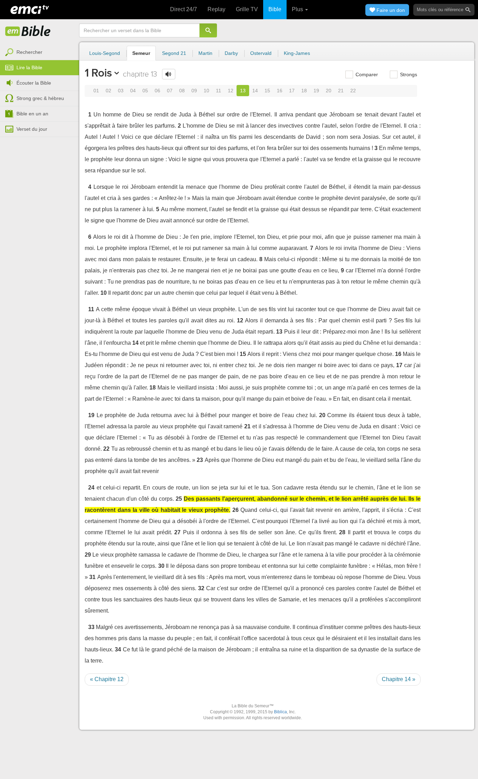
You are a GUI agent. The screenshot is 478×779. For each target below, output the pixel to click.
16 (279, 90)
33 (91, 627)
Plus (298, 9)
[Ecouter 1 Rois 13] (168, 74)
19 (316, 90)
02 (108, 90)
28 (342, 532)
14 (255, 90)
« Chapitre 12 (107, 679)
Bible (274, 9)
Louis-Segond (104, 53)
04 (133, 90)
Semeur (141, 53)
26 (235, 510)
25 (179, 499)
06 (157, 90)
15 (267, 90)
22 (353, 90)
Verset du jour (31, 129)
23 (200, 460)
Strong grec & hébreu (40, 98)
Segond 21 (174, 53)
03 (121, 90)
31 (92, 577)
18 (304, 90)
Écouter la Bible (33, 83)
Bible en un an (32, 113)
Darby (231, 53)
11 (218, 90)
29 (88, 555)
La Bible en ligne (28, 31)
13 (243, 90)
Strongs (408, 74)
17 (292, 90)
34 (118, 649)
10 (206, 90)
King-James (297, 53)
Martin (205, 53)
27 (177, 532)
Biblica (280, 711)
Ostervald (261, 53)
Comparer (366, 74)
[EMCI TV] (29, 8)
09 (194, 90)
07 (170, 90)
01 (96, 90)
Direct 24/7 (183, 9)
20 (328, 90)
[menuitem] (39, 52)
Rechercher (29, 52)
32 (201, 588)
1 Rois (98, 72)
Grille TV (247, 9)
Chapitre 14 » (398, 679)
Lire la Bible (29, 67)
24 (91, 488)
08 (182, 90)
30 (161, 566)
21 (341, 90)
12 (230, 90)
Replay (216, 9)
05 (145, 90)
